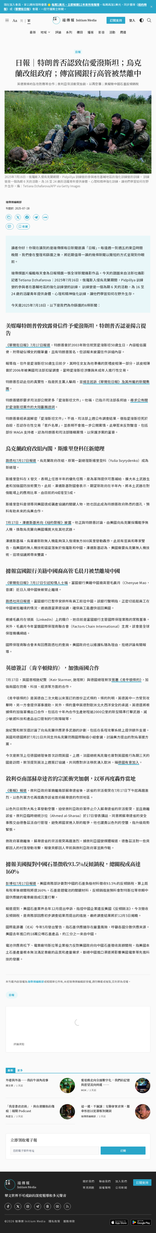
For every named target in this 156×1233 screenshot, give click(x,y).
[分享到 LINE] (45, 217)
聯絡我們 (105, 1181)
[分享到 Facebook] (27, 217)
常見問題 (89, 1187)
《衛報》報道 (16, 790)
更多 (20, 1070)
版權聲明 (105, 1187)
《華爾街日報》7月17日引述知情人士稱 (37, 582)
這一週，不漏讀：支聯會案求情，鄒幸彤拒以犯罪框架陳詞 (105, 1108)
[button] (44, 32)
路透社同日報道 (18, 600)
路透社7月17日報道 (21, 460)
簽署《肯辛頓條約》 (127, 679)
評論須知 (19, 1044)
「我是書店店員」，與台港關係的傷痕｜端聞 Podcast (30, 1108)
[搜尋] (147, 20)
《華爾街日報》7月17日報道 (28, 344)
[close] (151, 7)
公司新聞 (121, 1187)
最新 (11, 1070)
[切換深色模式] (140, 20)
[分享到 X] (18, 217)
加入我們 (121, 1181)
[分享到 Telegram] (36, 217)
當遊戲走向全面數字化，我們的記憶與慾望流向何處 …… (105, 1082)
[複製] (9, 217)
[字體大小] (15, 20)
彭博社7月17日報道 (21, 883)
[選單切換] (49, 32)
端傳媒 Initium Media (30, 1221)
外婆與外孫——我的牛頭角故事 (27, 1080)
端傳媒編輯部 (36, 981)
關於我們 (89, 1181)
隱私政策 (54, 1221)
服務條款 (69, 1221)
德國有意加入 (128, 762)
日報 (78, 52)
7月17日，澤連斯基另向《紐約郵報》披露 (38, 522)
